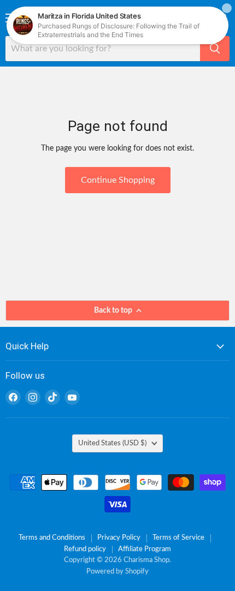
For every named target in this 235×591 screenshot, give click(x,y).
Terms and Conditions (52, 537)
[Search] (215, 48)
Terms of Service (178, 537)
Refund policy (85, 549)
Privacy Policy (118, 537)
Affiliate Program (144, 549)
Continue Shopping (118, 180)
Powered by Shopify (117, 571)
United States (112, 443)
